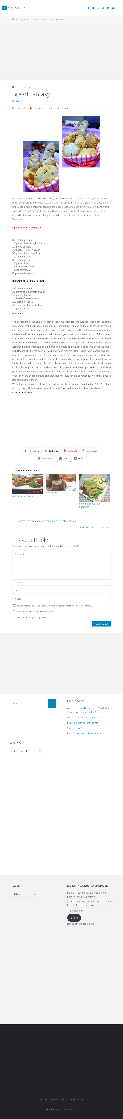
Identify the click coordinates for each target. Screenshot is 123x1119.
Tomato (66, 108)
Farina (36, 108)
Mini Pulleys (52, 492)
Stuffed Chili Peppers (78, 728)
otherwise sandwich (22, 495)
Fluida (60, 1109)
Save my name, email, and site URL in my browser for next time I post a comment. (54, 605)
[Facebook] (88, 8)
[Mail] (113, 8)
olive (43, 108)
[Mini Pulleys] (61, 482)
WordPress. (71, 1109)
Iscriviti (74, 917)
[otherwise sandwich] (27, 484)
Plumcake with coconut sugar (82, 722)
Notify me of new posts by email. (31, 617)
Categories (23, 19)
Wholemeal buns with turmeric (83, 717)
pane (50, 108)
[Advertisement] (61, 49)
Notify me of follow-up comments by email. (36, 611)
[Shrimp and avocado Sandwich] (94, 488)
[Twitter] (93, 8)
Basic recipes (39, 19)
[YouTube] (103, 8)
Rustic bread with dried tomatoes (85, 733)
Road (57, 108)
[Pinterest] (98, 8)
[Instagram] (108, 8)
